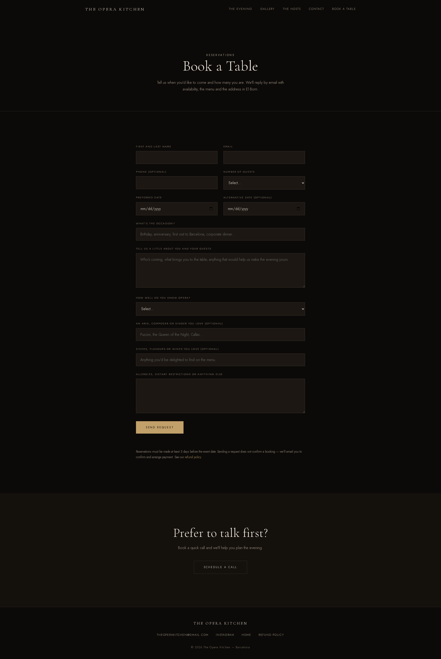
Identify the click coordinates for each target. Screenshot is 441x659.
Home (246, 635)
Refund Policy (271, 635)
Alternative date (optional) (247, 197)
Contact (316, 9)
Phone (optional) (151, 172)
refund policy (193, 457)
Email (228, 146)
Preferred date (149, 197)
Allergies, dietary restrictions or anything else (179, 374)
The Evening (240, 9)
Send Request (160, 427)
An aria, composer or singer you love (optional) (179, 323)
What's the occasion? (155, 223)
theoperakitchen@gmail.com (183, 635)
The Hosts (292, 9)
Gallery (267, 9)
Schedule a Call (220, 567)
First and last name (154, 146)
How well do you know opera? (163, 298)
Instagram (225, 635)
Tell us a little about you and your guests (173, 248)
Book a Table (344, 9)
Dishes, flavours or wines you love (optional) (177, 349)
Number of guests (239, 172)
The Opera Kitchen (115, 9)
